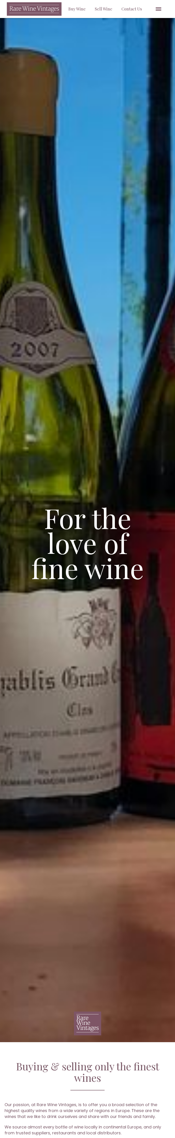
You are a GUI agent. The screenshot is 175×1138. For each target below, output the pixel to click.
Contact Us (131, 9)
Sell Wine (103, 9)
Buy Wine (77, 9)
